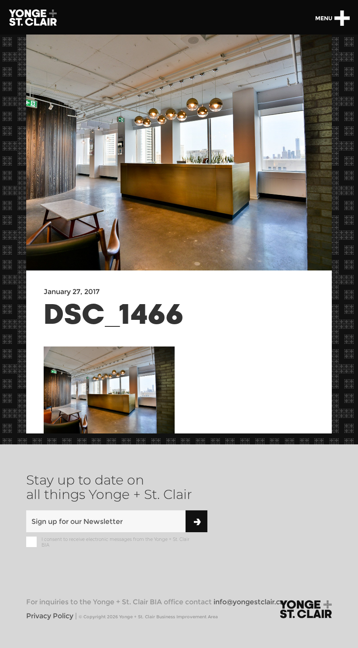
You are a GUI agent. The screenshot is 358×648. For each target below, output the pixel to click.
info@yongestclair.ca (248, 602)
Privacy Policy (49, 616)
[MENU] (341, 18)
